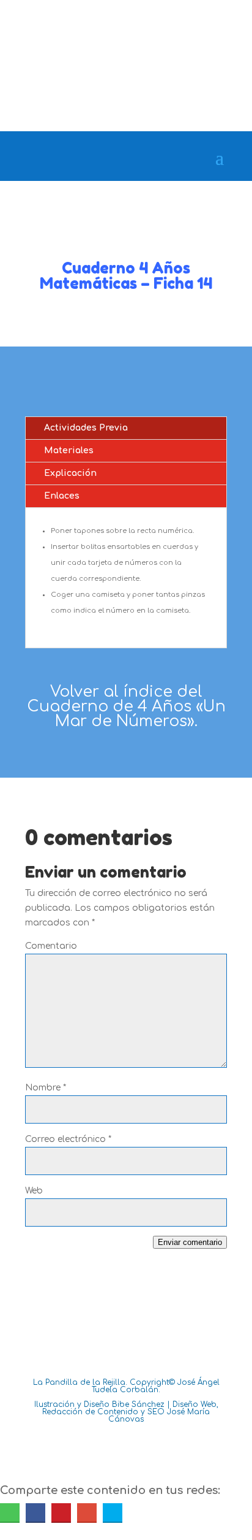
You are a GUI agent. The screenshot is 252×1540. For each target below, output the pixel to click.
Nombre (45, 1087)
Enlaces (62, 495)
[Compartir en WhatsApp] (10, 1512)
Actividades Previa (86, 427)
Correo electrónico (68, 1139)
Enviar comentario (190, 1242)
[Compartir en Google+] (87, 1512)
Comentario (51, 946)
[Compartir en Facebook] (35, 1512)
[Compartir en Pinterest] (61, 1512)
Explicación (70, 473)
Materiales (69, 450)
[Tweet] (112, 1512)
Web (34, 1190)
